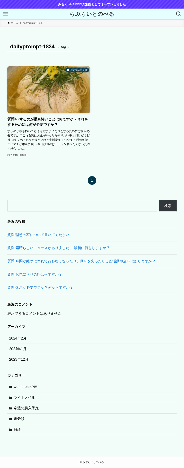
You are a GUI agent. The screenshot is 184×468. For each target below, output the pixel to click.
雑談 (17, 429)
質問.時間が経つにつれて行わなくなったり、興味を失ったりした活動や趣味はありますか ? (81, 261)
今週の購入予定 (26, 408)
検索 (167, 206)
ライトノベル (24, 397)
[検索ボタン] (178, 14)
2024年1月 (17, 349)
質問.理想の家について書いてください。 (40, 235)
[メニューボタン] (5, 14)
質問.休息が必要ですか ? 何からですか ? (39, 287)
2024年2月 (17, 338)
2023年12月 (18, 359)
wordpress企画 (25, 387)
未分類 (19, 419)
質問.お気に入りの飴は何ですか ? (34, 274)
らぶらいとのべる (92, 14)
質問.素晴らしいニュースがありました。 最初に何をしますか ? (58, 248)
